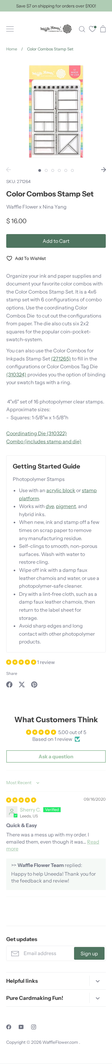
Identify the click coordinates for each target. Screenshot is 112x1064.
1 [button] (39, 170)
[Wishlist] (92, 30)
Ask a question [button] (56, 756)
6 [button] (72, 170)
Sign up (89, 953)
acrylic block (60, 490)
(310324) (16, 374)
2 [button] (46, 170)
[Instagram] (33, 1027)
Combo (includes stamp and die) (44, 441)
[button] (21, 662)
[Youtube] (21, 1027)
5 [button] (65, 170)
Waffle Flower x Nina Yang (36, 207)
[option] (56, 111)
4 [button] (59, 170)
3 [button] (52, 170)
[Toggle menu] (10, 28)
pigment (66, 506)
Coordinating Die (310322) (36, 433)
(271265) (61, 358)
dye (50, 506)
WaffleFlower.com (60, 1042)
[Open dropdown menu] (97, 981)
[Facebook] (8, 1027)
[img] (21, 800)
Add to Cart (56, 241)
